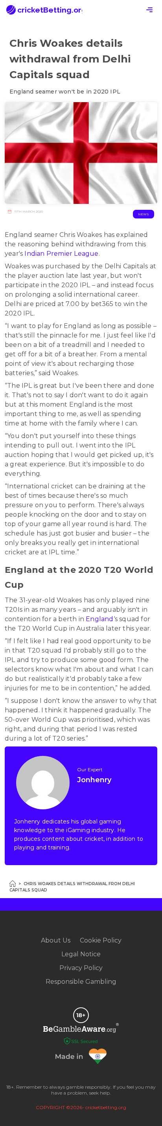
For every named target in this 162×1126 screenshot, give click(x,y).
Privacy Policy (81, 968)
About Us (55, 940)
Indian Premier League (61, 253)
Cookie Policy (101, 940)
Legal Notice (81, 954)
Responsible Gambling (81, 981)
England (99, 619)
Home (12, 883)
